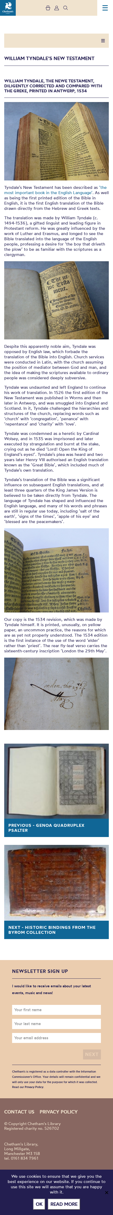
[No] (106, 1192)
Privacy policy (59, 1112)
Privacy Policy (34, 1087)
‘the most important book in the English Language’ (55, 190)
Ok (39, 1204)
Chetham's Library (8, 8)
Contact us (19, 1112)
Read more (64, 1204)
